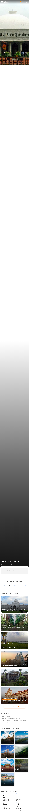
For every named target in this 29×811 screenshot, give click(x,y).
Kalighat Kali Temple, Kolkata (20, 720)
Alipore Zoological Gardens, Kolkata (9, 722)
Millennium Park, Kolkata (7, 720)
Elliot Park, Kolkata (22, 722)
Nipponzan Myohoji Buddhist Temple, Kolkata (11, 718)
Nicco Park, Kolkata (6, 716)
